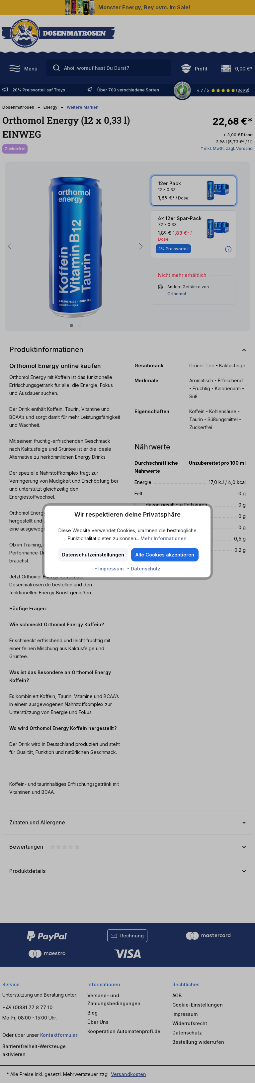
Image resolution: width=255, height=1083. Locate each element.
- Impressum (110, 568)
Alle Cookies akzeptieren (164, 554)
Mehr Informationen (163, 538)
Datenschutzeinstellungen (93, 554)
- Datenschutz (143, 568)
